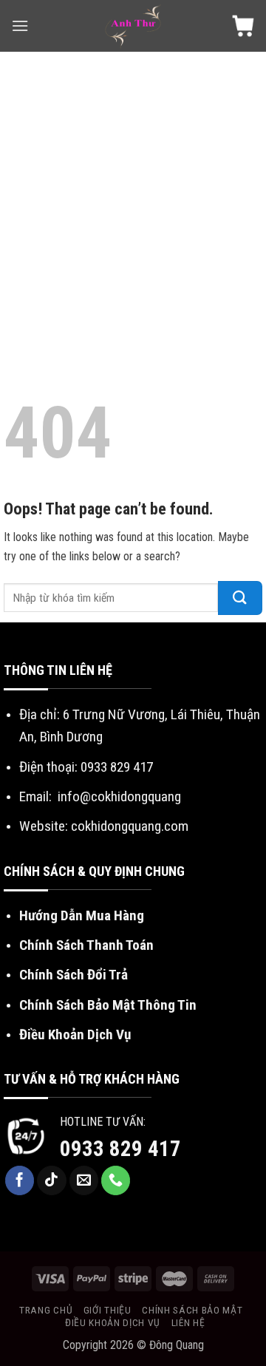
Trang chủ (45, 1310)
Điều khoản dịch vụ (112, 1322)
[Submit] (240, 598)
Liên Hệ (188, 1322)
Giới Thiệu (107, 1310)
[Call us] (116, 1180)
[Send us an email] (84, 1180)
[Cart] (243, 26)
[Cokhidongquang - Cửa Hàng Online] (133, 26)
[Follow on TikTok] (51, 1180)
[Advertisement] (133, 192)
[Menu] (20, 25)
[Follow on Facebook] (20, 1180)
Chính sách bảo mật (192, 1310)
